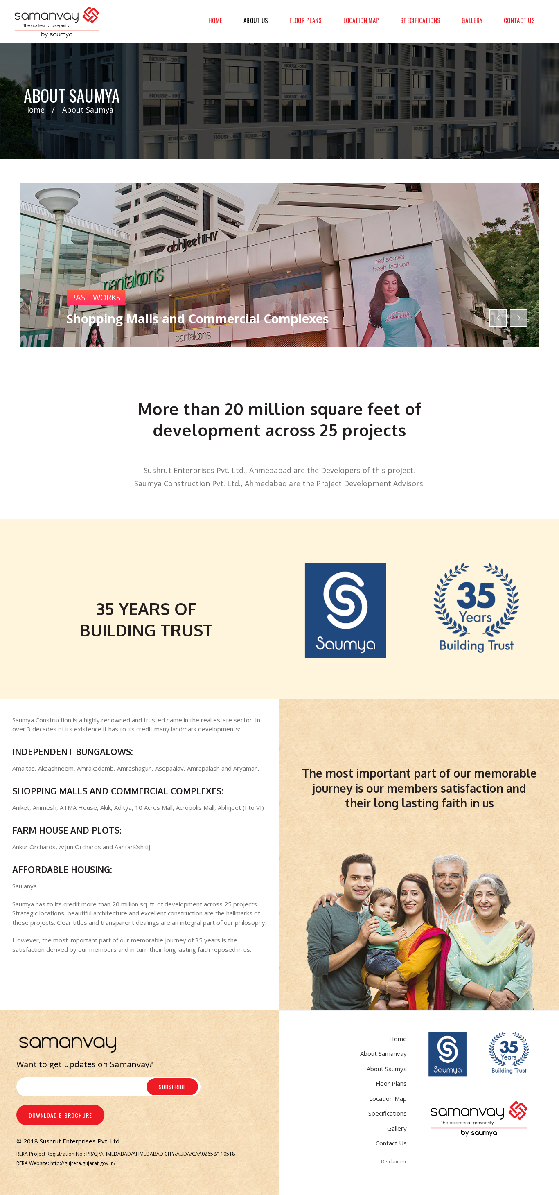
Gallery (397, 1128)
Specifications (387, 1113)
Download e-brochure (60, 1115)
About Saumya (387, 1068)
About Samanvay (383, 1053)
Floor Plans (391, 1083)
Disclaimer (394, 1161)
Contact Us (391, 1143)
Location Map (388, 1098)
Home (34, 110)
